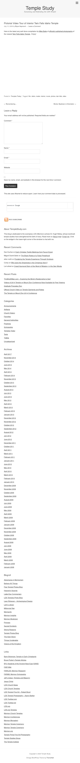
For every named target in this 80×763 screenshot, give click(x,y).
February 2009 (9, 521)
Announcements (10, 306)
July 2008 (7, 546)
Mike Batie (43, 31)
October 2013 (9, 382)
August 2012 (8, 432)
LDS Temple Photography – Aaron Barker (19, 695)
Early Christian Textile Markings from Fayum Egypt (34, 252)
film (30, 96)
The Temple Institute (11, 742)
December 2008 (10, 528)
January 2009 (9, 524)
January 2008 (9, 567)
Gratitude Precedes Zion (13, 286)
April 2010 (8, 471)
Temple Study (40, 7)
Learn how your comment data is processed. (49, 193)
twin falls (59, 96)
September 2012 (10, 428)
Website (7, 167)
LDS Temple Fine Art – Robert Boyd (17, 692)
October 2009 (9, 492)
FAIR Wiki (7, 667)
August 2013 (8, 389)
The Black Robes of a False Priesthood (35, 255)
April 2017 (8, 354)
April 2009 (8, 514)
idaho (33, 96)
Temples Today (16, 96)
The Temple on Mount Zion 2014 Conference (20, 293)
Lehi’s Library (9, 605)
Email (6, 157)
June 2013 (8, 397)
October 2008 (9, 535)
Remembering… (10, 104)
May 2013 (7, 400)
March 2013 (8, 407)
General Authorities (11, 320)
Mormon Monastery (11, 720)
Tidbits (6, 338)
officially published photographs (60, 31)
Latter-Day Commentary (12, 594)
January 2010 (9, 482)
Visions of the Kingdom (12, 644)
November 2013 (10, 379)
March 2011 (8, 453)
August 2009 (8, 500)
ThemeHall (50, 758)
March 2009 (8, 517)
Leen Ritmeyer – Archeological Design (18, 601)
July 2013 (7, 393)
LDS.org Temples (10, 710)
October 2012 (9, 425)
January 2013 (9, 414)
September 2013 (10, 386)
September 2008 (10, 539)
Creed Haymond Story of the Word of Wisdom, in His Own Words (38, 266)
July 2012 (7, 436)
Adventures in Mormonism (13, 580)
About (55, 236)
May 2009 (7, 510)
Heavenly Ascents (10, 590)
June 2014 (8, 365)
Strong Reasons (10, 629)
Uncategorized (9, 341)
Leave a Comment (34, 26)
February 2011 (9, 457)
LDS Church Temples (12, 688)
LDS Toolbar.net (10, 702)
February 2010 (9, 478)
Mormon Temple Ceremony (14, 724)
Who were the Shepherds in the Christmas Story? (29, 262)
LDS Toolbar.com (10, 699)
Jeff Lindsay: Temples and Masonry (17, 678)
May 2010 (7, 468)
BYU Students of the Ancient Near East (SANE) (21, 663)
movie (48, 96)
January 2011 (9, 460)
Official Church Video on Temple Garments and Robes (24, 289)
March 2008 (8, 560)
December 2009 (10, 485)
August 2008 (8, 542)
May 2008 (7, 553)
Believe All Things (11, 583)
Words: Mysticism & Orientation (65, 104)
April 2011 (8, 450)
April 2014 (8, 372)
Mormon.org (8, 731)
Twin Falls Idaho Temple (21, 34)
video (64, 96)
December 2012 (10, 418)
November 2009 (10, 489)
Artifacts (7, 309)
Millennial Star (9, 608)
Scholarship (8, 327)
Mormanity (8, 612)
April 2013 (8, 404)
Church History (9, 313)
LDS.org (7, 706)
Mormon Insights (10, 615)
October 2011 (9, 446)
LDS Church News (11, 685)
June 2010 (8, 464)
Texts (6, 334)
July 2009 (7, 503)
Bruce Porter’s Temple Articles (15, 660)
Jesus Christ (8, 681)
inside (38, 96)
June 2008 (8, 549)
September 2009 (10, 496)
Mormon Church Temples (13, 713)
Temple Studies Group (12, 738)
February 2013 (9, 411)
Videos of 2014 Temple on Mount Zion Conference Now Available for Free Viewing (34, 282)
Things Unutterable (11, 640)
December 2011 (10, 443)
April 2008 (8, 556)
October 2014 (9, 361)
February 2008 (9, 563)
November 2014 (10, 357)
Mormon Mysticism (11, 619)
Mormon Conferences (12, 717)
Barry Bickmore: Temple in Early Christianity (20, 656)
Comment (8, 120)
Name (6, 148)
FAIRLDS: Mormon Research (15, 671)
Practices (7, 323)
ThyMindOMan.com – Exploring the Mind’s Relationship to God (27, 279)
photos (53, 96)
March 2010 (8, 475)
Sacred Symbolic (10, 626)
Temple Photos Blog (11, 633)
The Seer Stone (10, 637)
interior (43, 96)
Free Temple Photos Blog (13, 587)
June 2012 (8, 439)
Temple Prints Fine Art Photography (17, 734)
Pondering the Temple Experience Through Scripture (33, 259)
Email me (65, 236)
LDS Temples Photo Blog (13, 597)
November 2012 (10, 421)
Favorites (7, 316)
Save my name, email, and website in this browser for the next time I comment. (32, 180)
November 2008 (10, 531)
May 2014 (7, 368)
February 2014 (9, 375)
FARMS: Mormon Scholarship (15, 674)
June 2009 (8, 507)
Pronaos (7, 622)
